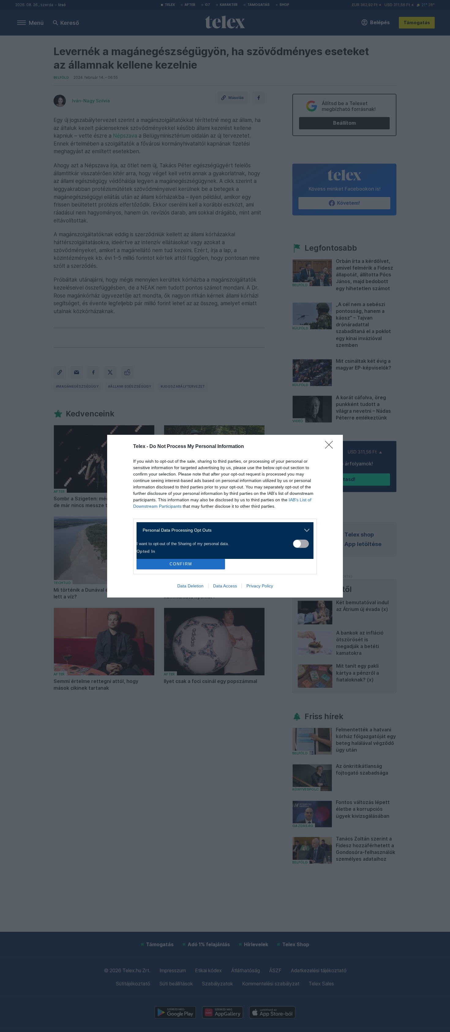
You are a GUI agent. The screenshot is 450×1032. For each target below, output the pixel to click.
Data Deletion (190, 585)
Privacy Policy (259, 585)
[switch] (301, 544)
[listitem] (223, 530)
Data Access (225, 585)
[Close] (331, 447)
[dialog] (225, 516)
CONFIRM (181, 564)
